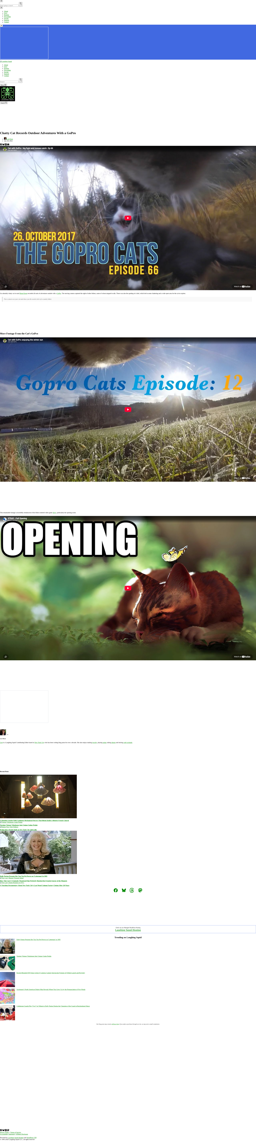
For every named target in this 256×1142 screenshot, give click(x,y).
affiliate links (115, 1024)
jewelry (94, 742)
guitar (104, 742)
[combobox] (9, 82)
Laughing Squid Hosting (128, 930)
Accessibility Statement (7, 1134)
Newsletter (7, 70)
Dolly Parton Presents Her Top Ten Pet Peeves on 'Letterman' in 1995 (38, 939)
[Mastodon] (8, 1130)
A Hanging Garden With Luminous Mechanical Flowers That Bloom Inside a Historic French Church (34, 820)
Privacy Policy (4, 1132)
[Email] (8, 145)
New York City (39, 742)
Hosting (6, 68)
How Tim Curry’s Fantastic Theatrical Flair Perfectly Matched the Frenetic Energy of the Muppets (33, 881)
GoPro (59, 293)
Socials (6, 72)
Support (6, 74)
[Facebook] (1, 145)
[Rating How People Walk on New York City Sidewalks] (9, 827)
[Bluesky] (3, 145)
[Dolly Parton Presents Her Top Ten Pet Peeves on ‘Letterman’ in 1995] (38, 873)
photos (113, 742)
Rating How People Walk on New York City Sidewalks (18, 830)
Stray (54, 512)
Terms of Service (15, 1132)
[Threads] (6, 145)
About (6, 65)
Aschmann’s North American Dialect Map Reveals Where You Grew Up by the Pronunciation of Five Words (50, 989)
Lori (1, 742)
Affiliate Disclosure (22, 1134)
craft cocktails (128, 742)
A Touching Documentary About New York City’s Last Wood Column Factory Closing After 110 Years (34, 885)
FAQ (5, 67)
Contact (6, 76)
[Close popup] (1, 26)
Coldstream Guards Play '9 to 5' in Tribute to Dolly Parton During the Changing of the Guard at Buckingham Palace (53, 1006)
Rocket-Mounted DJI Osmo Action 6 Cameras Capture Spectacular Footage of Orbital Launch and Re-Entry (50, 973)
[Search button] (20, 80)
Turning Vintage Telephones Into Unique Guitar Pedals (19, 825)
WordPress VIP (31, 1137)
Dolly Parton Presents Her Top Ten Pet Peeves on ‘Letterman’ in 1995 (23, 876)
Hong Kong (23, 293)
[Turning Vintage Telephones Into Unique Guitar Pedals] (11, 822)
